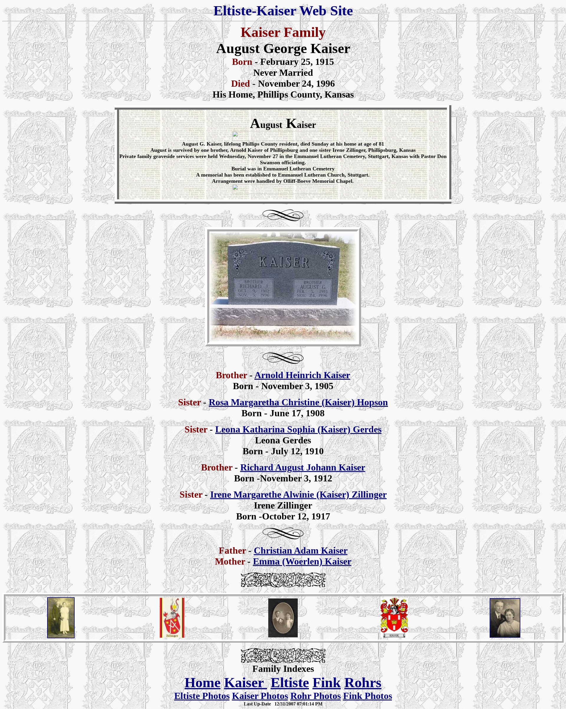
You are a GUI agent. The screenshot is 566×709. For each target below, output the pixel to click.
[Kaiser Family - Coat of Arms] (394, 637)
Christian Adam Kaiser (301, 550)
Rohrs (362, 682)
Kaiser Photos (260, 695)
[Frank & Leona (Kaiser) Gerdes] (61, 636)
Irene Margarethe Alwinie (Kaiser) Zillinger (298, 494)
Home (203, 682)
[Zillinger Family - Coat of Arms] (172, 634)
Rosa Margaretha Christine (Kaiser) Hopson (298, 402)
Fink (326, 682)
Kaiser (245, 682)
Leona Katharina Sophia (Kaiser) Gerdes (298, 429)
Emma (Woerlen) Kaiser (302, 561)
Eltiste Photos (202, 695)
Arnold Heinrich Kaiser (302, 375)
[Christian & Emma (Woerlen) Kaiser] (283, 635)
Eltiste (290, 682)
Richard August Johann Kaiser (302, 467)
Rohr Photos (315, 695)
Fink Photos (367, 695)
